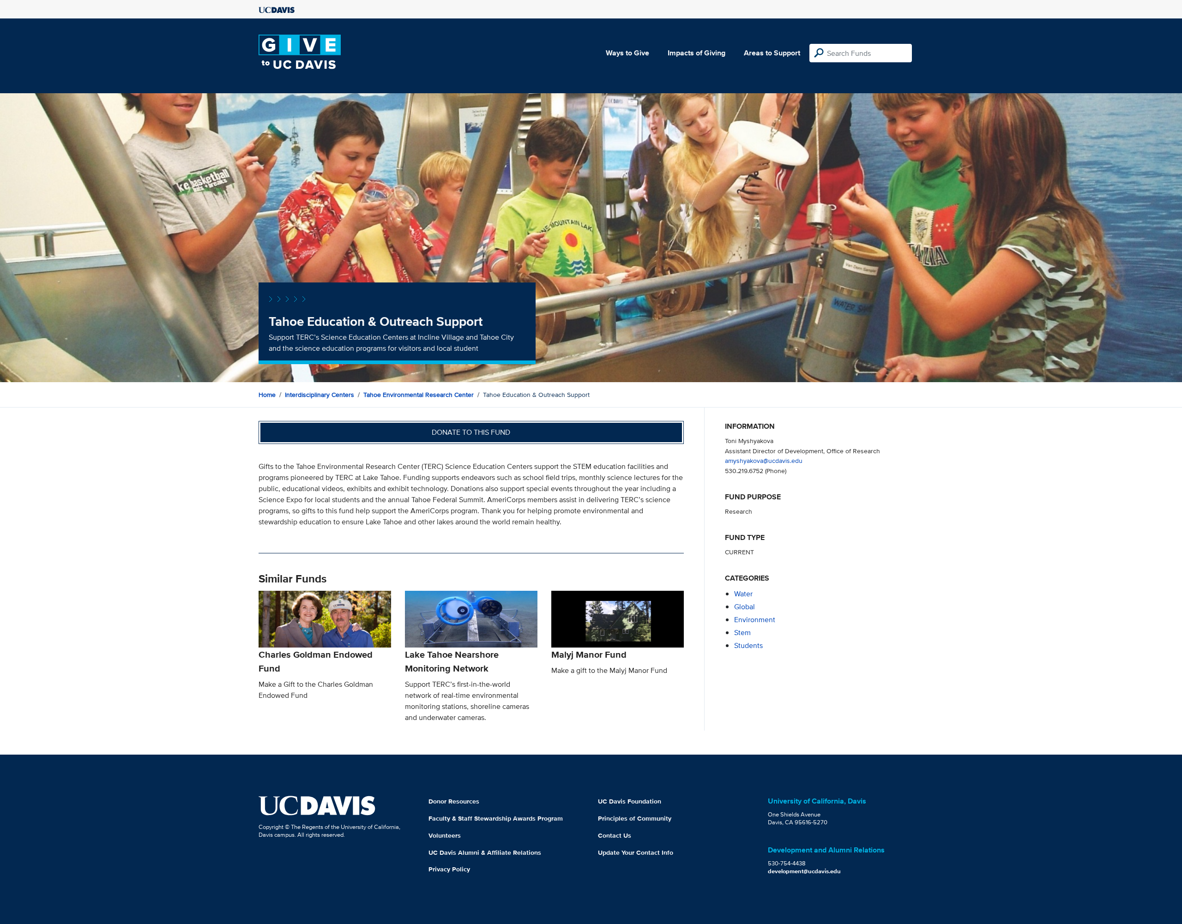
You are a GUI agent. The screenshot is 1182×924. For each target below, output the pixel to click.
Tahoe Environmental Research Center (418, 394)
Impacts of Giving (696, 53)
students (748, 645)
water (743, 593)
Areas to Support (772, 53)
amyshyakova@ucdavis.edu (763, 460)
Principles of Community (634, 818)
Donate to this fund (471, 432)
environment (754, 619)
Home (267, 394)
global (744, 606)
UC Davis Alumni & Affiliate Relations (484, 852)
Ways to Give (627, 53)
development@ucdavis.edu (804, 871)
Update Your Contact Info (635, 852)
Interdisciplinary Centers (319, 394)
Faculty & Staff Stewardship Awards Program (495, 818)
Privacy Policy (449, 869)
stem (742, 632)
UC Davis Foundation (629, 801)
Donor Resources (453, 801)
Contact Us (614, 835)
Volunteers (444, 835)
